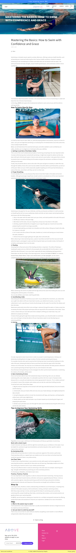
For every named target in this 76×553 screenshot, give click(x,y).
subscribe (18, 543)
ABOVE (19, 103)
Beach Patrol (22, 255)
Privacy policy (71, 551)
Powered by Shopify (42, 551)
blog (43, 535)
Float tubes (50, 463)
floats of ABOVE (52, 253)
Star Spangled (47, 255)
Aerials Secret (37, 255)
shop (43, 530)
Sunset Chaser (15, 255)
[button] (61, 6)
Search (44, 538)
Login (43, 540)
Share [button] (14, 51)
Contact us (45, 533)
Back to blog (39, 520)
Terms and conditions (6, 551)
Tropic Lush (29, 255)
